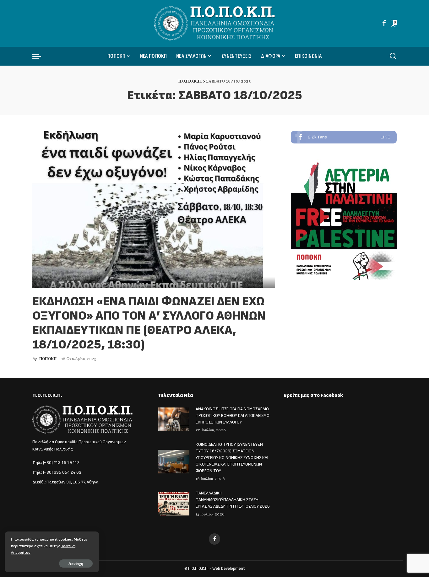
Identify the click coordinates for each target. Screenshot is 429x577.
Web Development (228, 568)
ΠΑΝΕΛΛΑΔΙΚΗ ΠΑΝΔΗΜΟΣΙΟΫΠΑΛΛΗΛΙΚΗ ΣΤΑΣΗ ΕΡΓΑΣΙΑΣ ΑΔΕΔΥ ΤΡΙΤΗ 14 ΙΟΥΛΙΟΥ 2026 (233, 499)
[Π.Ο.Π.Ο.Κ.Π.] (214, 23)
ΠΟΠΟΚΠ (48, 359)
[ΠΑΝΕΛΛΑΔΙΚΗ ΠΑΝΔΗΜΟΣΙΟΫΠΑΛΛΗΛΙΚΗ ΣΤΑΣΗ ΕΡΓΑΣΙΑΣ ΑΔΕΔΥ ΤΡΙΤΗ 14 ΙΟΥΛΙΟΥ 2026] (173, 503)
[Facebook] (384, 23)
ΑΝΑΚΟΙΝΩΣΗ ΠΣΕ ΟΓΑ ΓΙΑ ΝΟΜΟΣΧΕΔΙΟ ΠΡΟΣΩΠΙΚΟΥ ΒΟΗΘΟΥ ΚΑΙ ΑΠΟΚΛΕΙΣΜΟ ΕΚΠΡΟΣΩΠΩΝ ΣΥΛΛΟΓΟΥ (232, 415)
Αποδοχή (75, 563)
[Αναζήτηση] (393, 56)
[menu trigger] (39, 56)
